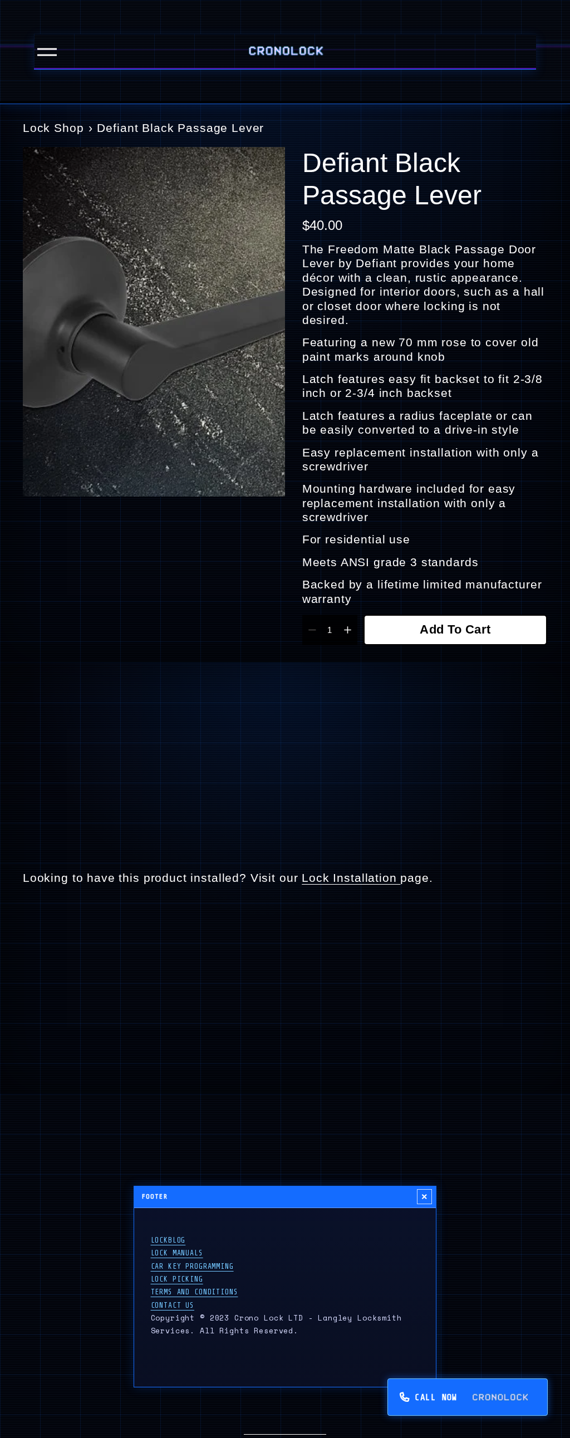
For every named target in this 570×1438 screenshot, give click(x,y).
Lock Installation (351, 877)
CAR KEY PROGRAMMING (192, 1266)
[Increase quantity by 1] (347, 630)
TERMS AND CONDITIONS (194, 1292)
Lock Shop (53, 127)
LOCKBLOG (168, 1240)
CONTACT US (172, 1305)
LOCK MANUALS (177, 1253)
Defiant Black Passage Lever (180, 127)
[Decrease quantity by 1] (312, 630)
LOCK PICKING (177, 1279)
